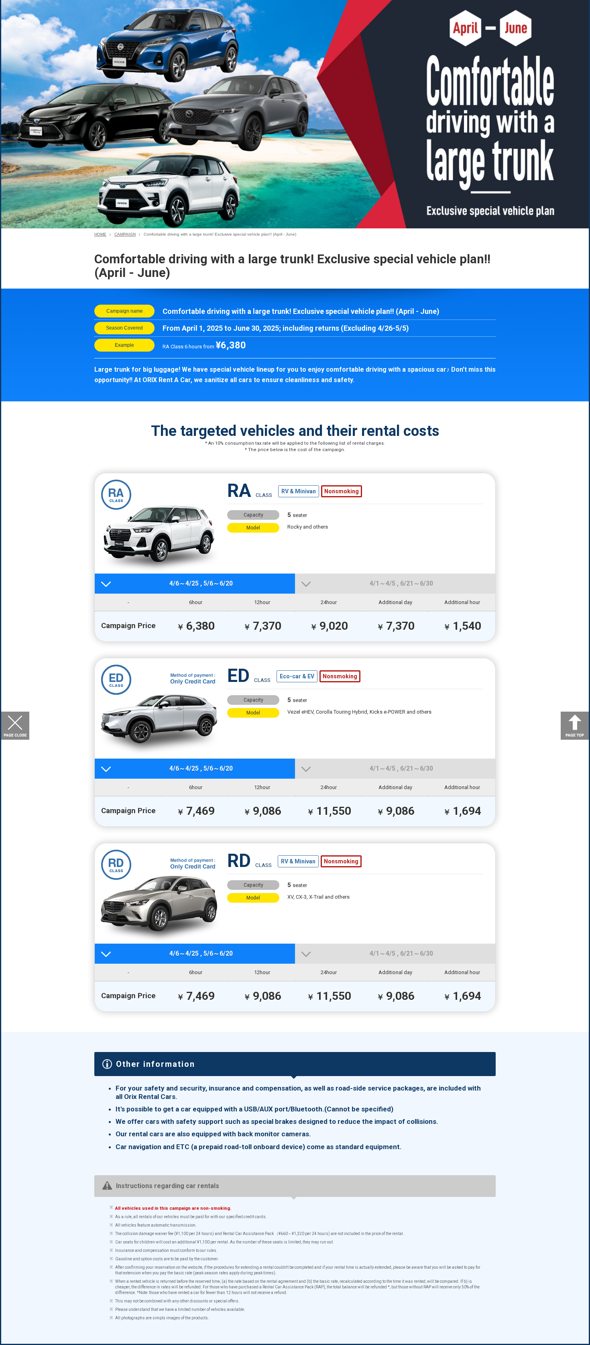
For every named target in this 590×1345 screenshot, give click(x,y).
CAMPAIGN (125, 234)
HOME (100, 234)
